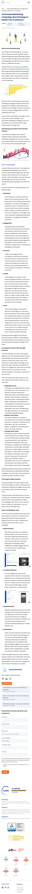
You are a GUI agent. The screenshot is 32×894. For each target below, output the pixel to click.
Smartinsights (11, 165)
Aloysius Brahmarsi (15, 669)
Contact (24, 661)
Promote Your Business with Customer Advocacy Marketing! (16, 697)
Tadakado (19, 892)
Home (3, 9)
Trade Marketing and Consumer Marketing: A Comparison (15, 688)
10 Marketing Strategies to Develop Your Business (16, 704)
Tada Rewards (20, 890)
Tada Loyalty (20, 888)
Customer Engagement (21, 24)
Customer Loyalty (9, 24)
